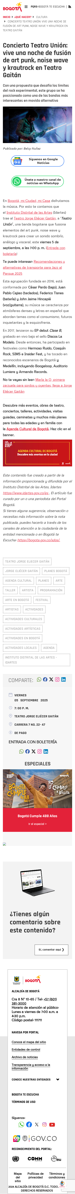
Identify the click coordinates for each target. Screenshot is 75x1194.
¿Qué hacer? (22, 17)
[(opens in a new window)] (57, 680)
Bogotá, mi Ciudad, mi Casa (29, 200)
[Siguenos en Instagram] (44, 1124)
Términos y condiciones (57, 1175)
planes (43, 580)
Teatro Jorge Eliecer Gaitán (27, 561)
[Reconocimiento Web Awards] (56, 1158)
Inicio (6, 17)
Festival (42, 600)
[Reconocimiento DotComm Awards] (34, 1158)
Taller (10, 590)
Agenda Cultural (18, 580)
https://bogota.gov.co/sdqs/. (38, 540)
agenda (49, 648)
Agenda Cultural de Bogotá (28, 429)
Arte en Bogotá (17, 600)
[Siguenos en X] (37, 1124)
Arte (59, 580)
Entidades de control (26, 1049)
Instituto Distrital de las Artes (29, 212)
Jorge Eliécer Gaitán (21, 571)
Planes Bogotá (55, 571)
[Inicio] (12, 7)
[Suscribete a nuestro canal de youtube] (52, 1124)
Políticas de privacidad (36, 1175)
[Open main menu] (26, 6)
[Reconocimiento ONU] (15, 1158)
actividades (34, 609)
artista (27, 590)
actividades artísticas (22, 628)
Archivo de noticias (25, 1057)
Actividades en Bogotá (22, 638)
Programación (51, 590)
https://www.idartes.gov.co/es (26, 493)
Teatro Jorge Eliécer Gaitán (35, 218)
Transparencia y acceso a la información (31, 1066)
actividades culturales (23, 619)
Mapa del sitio (18, 1177)
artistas (12, 609)
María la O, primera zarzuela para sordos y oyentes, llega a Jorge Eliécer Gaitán (37, 385)
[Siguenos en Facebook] (21, 1124)
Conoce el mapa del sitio (29, 1042)
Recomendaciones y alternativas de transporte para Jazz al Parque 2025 (34, 267)
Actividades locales (21, 648)
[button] (39, 680)
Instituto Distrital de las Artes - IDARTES (31, 660)
